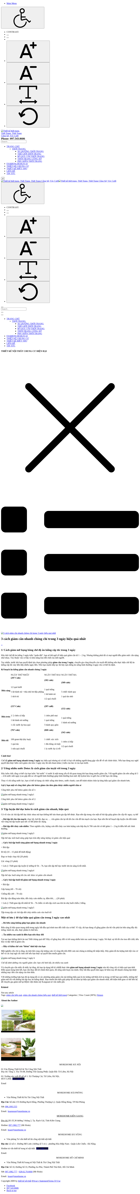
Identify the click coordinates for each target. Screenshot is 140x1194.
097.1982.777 (15, 1125)
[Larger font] (28, 51)
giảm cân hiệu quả (14, 995)
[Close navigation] (2, 314)
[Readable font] (28, 95)
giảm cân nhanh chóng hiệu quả (37, 995)
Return (100, 995)
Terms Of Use (54, 1181)
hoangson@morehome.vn (19, 1111)
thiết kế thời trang (59, 995)
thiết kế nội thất (24, 1181)
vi (3, 178)
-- (1, 644)
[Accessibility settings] (22, 18)
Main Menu (12, 3)
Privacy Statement (40, 1181)
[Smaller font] (28, 73)
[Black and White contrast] (8, 37)
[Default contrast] (8, 35)
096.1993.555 (11, 1106)
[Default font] (28, 116)
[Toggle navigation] (2, 312)
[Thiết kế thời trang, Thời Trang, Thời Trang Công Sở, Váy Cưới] (11, 136)
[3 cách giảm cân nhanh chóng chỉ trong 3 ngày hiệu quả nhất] (28, 633)
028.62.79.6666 (26, 1171)
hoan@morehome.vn (17, 1130)
